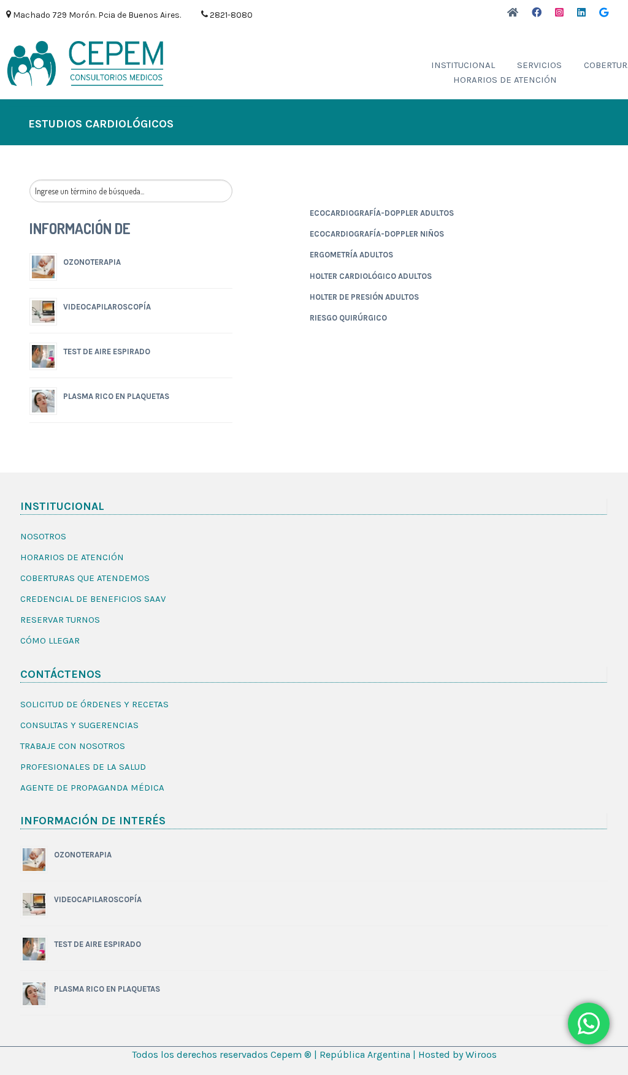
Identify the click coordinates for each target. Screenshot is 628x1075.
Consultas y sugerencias (79, 725)
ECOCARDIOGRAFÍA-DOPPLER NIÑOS (377, 233)
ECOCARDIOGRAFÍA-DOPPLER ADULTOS (382, 213)
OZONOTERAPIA (92, 262)
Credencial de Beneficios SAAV (93, 598)
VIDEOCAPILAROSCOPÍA (107, 306)
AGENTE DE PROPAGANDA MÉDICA (92, 787)
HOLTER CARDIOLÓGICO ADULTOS (371, 276)
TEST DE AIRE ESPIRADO (106, 351)
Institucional (463, 64)
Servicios (539, 64)
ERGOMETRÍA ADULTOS (351, 254)
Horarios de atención (505, 79)
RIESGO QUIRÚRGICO (348, 317)
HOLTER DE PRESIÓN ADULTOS (364, 297)
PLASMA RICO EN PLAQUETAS (116, 396)
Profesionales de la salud (83, 766)
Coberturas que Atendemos (85, 577)
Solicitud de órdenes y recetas (94, 704)
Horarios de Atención (72, 557)
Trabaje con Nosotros (72, 745)
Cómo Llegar (50, 640)
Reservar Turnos (60, 619)
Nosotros (43, 536)
